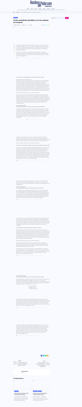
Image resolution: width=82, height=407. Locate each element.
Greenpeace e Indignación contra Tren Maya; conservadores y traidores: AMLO (36, 145)
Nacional (35, 8)
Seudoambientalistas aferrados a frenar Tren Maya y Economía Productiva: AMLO (30, 276)
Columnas (52, 8)
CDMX (32, 8)
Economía (40, 8)
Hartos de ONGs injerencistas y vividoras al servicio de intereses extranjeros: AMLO (30, 106)
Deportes (48, 8)
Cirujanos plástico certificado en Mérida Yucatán (23, 79)
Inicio (14, 12)
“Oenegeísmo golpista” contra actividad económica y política (33, 77)
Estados (44, 8)
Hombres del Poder (18, 396)
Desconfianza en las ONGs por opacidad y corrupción (32, 227)
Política (28, 8)
